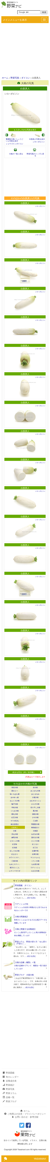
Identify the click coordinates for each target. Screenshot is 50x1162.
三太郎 (35, 820)
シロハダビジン (39, 141)
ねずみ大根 (35, 834)
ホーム (5, 77)
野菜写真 (15, 77)
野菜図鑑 (10, 1072)
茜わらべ (14, 790)
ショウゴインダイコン (14, 143)
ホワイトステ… (14, 857)
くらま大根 (15, 811)
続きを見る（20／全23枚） (24, 772)
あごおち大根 (35, 790)
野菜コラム (11, 1093)
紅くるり (35, 844)
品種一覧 (10, 1097)
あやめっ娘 (15, 797)
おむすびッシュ (35, 800)
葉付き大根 (35, 837)
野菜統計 (10, 1084)
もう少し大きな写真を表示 (25, 129)
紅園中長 (35, 851)
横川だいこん (14, 867)
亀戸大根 (14, 804)
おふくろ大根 (14, 800)
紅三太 (35, 847)
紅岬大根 (35, 854)
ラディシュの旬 (21, 904)
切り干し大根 (35, 807)
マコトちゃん (35, 857)
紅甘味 (14, 844)
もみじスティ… (14, 864)
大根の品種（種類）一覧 (25, 962)
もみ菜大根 (35, 864)
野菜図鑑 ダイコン (23, 885)
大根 (14, 831)
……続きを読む (30, 897)
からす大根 (35, 804)
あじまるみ (35, 794)
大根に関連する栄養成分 (25, 929)
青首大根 (14, 787)
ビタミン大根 (14, 841)
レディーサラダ (14, 871)
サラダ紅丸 (15, 820)
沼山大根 (14, 834)
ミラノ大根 (35, 861)
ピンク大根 (35, 841)
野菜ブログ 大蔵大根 (24, 974)
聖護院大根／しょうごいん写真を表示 (14, 140)
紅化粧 (14, 847)
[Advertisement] (25, 50)
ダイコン (25, 77)
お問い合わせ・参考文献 (26, 1116)
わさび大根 (35, 871)
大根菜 (35, 831)
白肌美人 (25, 203)
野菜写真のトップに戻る (35, 154)
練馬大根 (14, 837)
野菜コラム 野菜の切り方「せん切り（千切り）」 (31, 942)
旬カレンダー (12, 1076)
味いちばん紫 (14, 794)
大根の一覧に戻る (16, 153)
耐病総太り (35, 827)
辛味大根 (14, 807)
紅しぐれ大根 (14, 851)
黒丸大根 (14, 814)
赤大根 (35, 787)
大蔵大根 (35, 797)
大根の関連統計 (21, 916)
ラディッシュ (35, 867)
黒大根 (35, 811)
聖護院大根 (35, 824)
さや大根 (35, 817)
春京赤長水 (15, 824)
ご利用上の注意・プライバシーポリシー (26, 1113)
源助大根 (35, 814)
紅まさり (14, 854)
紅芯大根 (14, 817)
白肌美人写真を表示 (37, 139)
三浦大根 (14, 861)
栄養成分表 (11, 1080)
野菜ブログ (11, 1101)
